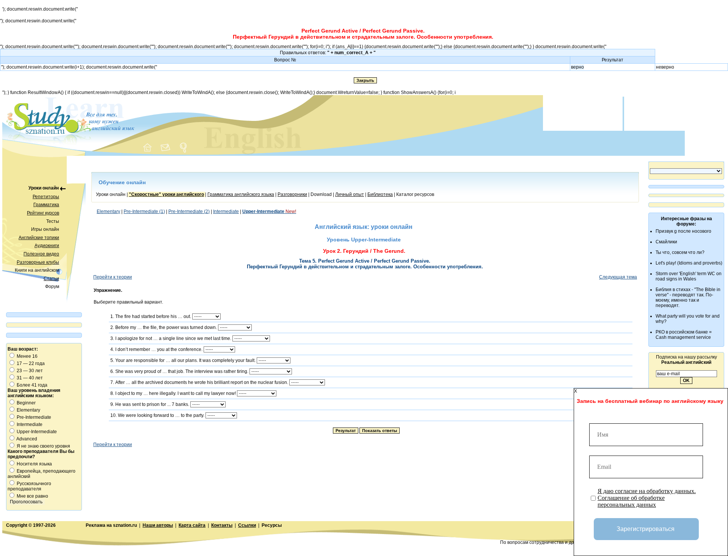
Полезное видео (41, 254)
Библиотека (380, 194)
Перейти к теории (112, 277)
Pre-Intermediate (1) (144, 211)
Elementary (108, 211)
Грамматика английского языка (240, 194)
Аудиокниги (47, 245)
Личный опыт (349, 194)
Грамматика (46, 204)
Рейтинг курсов (43, 213)
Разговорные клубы (38, 262)
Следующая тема (618, 277)
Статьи (51, 278)
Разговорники (292, 194)
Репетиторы (46, 196)
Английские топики (39, 237)
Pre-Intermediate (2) (189, 211)
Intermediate (226, 211)
